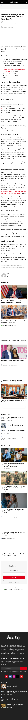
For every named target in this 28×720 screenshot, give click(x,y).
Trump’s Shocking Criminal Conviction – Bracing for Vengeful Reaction (12, 381)
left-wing (8, 267)
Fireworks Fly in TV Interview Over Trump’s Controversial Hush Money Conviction (13, 301)
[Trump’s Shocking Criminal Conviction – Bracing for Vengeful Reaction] (14, 371)
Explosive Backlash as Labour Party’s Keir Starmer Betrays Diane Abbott (12, 361)
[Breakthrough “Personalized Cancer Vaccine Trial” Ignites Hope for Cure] (3, 425)
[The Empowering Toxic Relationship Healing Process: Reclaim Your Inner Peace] (14, 500)
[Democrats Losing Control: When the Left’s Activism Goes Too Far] (14, 34)
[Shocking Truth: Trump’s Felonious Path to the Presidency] (14, 391)
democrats (13, 265)
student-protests (20, 267)
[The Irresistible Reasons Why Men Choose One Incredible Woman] (14, 545)
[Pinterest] (6, 676)
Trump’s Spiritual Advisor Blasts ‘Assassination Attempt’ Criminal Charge (13, 321)
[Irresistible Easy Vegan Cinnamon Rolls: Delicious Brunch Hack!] (3, 686)
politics (13, 267)
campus (3, 108)
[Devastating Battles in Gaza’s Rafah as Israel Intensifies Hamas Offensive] (3, 699)
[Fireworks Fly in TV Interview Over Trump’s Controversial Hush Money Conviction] (14, 292)
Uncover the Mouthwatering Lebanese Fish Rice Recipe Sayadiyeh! (14, 533)
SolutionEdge (21, 713)
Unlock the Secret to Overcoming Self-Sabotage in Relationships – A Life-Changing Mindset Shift (14, 465)
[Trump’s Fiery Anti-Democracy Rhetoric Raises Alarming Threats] (14, 332)
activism (3, 265)
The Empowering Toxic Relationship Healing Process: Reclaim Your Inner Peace (14, 511)
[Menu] (2, 2)
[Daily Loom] (14, 2)
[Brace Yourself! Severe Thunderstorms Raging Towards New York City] (3, 432)
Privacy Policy (11, 582)
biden (8, 265)
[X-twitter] (17, 676)
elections (19, 265)
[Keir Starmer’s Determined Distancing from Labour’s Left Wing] (3, 693)
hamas (3, 267)
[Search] (26, 2)
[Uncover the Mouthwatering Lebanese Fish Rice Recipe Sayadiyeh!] (14, 523)
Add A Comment (14, 406)
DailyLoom (7, 22)
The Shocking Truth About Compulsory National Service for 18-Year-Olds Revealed (14, 488)
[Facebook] (10, 676)
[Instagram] (14, 676)
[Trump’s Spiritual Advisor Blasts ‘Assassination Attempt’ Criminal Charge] (14, 312)
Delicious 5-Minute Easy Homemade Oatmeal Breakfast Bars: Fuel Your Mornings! (15, 706)
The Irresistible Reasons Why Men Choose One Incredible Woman (15, 554)
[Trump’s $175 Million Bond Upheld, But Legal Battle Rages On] (3, 438)
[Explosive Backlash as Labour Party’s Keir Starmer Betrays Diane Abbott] (14, 352)
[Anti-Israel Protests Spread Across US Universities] (3, 419)
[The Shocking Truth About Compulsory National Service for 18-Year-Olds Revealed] (14, 478)
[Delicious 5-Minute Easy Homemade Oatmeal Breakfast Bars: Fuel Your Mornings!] (3, 706)
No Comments (11, 23)
